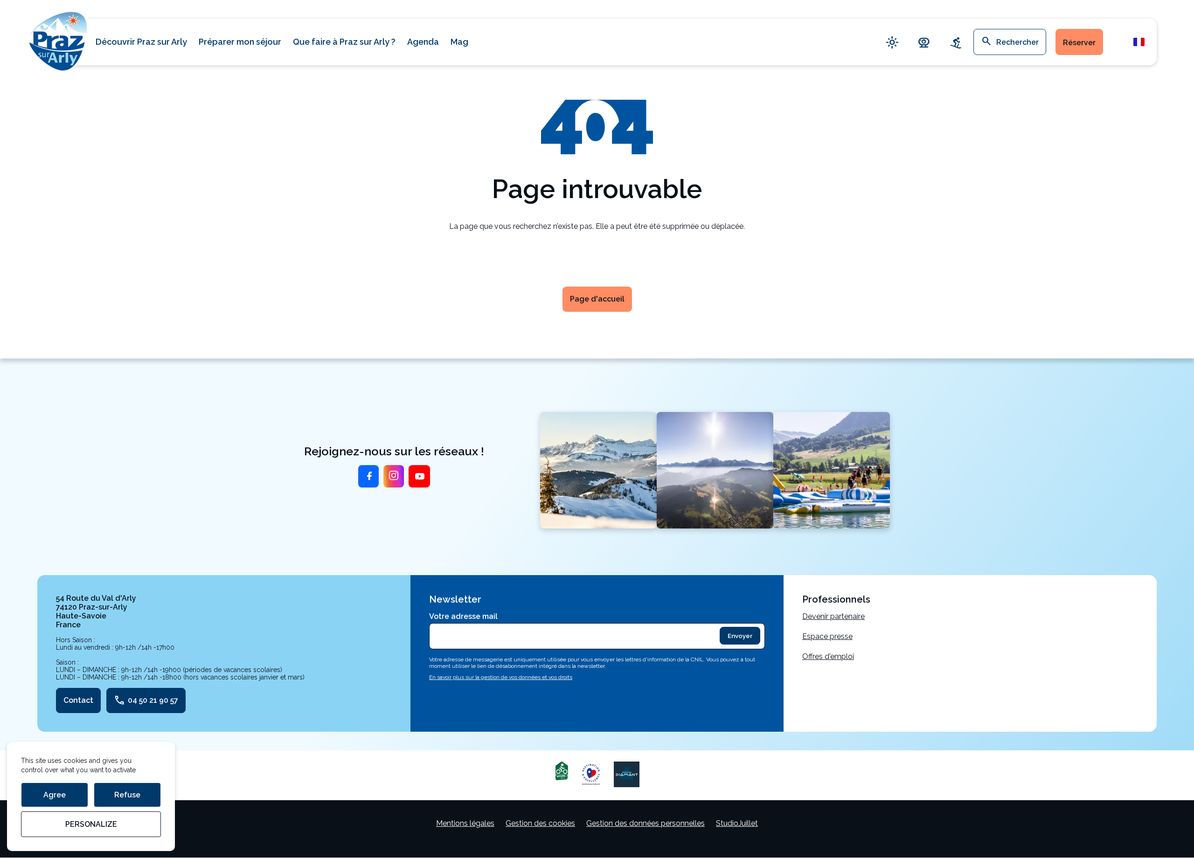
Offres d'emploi (828, 656)
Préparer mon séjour (240, 42)
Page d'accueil (597, 299)
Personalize (91, 824)
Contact (78, 700)
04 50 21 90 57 (146, 700)
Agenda (423, 42)
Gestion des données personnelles (645, 823)
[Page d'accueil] (58, 39)
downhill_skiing (955, 42)
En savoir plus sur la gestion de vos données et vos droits (500, 677)
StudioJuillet (737, 823)
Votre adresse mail (463, 616)
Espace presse (827, 636)
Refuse (127, 794)
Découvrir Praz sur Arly (141, 42)
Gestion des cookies (540, 823)
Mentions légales (465, 823)
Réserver (1079, 42)
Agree (54, 794)
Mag (459, 42)
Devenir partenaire (833, 616)
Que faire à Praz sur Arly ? (344, 42)
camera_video (923, 42)
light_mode (892, 42)
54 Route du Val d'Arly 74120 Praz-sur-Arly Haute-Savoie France (96, 611)
